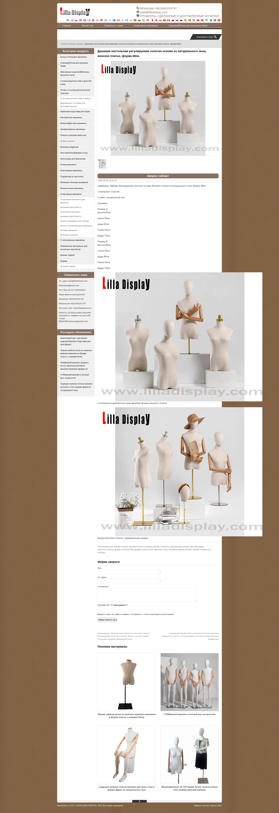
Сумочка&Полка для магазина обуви (188, 25)
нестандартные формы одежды (113, 547)
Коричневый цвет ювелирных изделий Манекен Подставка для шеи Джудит (75, 341)
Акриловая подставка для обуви (75, 111)
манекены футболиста (70, 216)
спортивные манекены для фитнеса (72, 201)
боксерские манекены (70, 212)
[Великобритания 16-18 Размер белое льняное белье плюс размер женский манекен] (189, 783)
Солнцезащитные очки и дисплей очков (75, 82)
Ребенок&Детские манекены (73, 123)
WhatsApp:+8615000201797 (158, 8)
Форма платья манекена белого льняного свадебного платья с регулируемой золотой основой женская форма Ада (190, 636)
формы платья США (144, 549)
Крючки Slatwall (67, 255)
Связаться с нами (113, 25)
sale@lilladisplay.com (154, 12)
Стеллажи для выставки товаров (75, 98)
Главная (66, 25)
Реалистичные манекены (71, 188)
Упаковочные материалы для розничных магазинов (73, 248)
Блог (64, 31)
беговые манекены (69, 230)
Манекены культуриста (70, 207)
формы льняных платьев (141, 547)
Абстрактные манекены (71, 117)
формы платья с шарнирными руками (171, 547)
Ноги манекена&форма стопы (74, 153)
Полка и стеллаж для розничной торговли (75, 91)
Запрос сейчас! (158, 176)
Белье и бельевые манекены (73, 57)
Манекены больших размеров (74, 182)
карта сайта (216, 805)
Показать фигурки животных (73, 135)
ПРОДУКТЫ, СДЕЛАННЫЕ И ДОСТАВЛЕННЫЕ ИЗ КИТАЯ (179, 16)
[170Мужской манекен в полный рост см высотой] (189, 710)
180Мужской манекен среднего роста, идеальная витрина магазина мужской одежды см (74, 366)
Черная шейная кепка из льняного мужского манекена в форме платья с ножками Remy (76, 353)
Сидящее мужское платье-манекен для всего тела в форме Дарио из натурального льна (76, 387)
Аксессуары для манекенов (72, 159)
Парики (63, 261)
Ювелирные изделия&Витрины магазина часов (74, 73)
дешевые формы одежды (180, 549)
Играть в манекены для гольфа (74, 221)
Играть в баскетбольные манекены (76, 226)
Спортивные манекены (146, 25)
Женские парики (67, 266)
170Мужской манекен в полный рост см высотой (189, 714)
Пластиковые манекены (71, 170)
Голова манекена (68, 165)
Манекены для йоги (69, 235)
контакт (205, 805)
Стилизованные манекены (72, 240)
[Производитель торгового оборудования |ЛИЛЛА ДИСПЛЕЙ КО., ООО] (75, 17)
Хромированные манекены (72, 129)
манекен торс (161, 549)
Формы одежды (76, 44)
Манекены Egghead (69, 147)
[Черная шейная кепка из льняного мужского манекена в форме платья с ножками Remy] (126, 710)
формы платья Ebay (124, 549)
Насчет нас (88, 25)
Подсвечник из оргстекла (71, 176)
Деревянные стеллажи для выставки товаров (72, 104)
